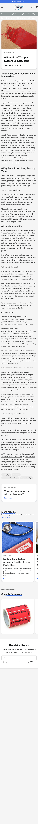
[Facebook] (10, 65)
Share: (6, 65)
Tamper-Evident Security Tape (11, 456)
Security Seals (30, 456)
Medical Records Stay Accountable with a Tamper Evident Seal (16, 562)
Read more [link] (7, 498)
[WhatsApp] (18, 65)
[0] (35, 7)
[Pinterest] (15, 65)
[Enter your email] (34, 657)
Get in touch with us (24, 464)
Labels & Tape (32, 14)
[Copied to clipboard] (20, 65)
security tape (6, 475)
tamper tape (16, 475)
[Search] (32, 7)
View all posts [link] (5, 517)
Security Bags (22, 14)
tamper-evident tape (26, 478)
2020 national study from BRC (22, 334)
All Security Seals (11, 14)
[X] (13, 65)
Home (3, 14)
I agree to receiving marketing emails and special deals (20, 662)
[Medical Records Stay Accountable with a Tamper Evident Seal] (17, 537)
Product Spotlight (10, 18)
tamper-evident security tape (10, 478)
